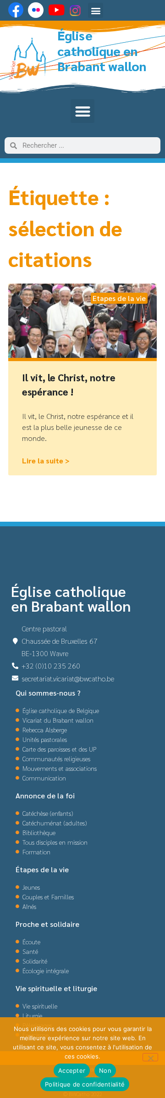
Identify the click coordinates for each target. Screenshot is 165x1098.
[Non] (150, 1057)
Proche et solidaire (47, 924)
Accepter (71, 1070)
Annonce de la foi (45, 795)
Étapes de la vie (42, 869)
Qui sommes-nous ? (48, 692)
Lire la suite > (46, 460)
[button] (95, 10)
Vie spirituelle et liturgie (56, 988)
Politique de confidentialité (85, 1084)
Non (105, 1070)
